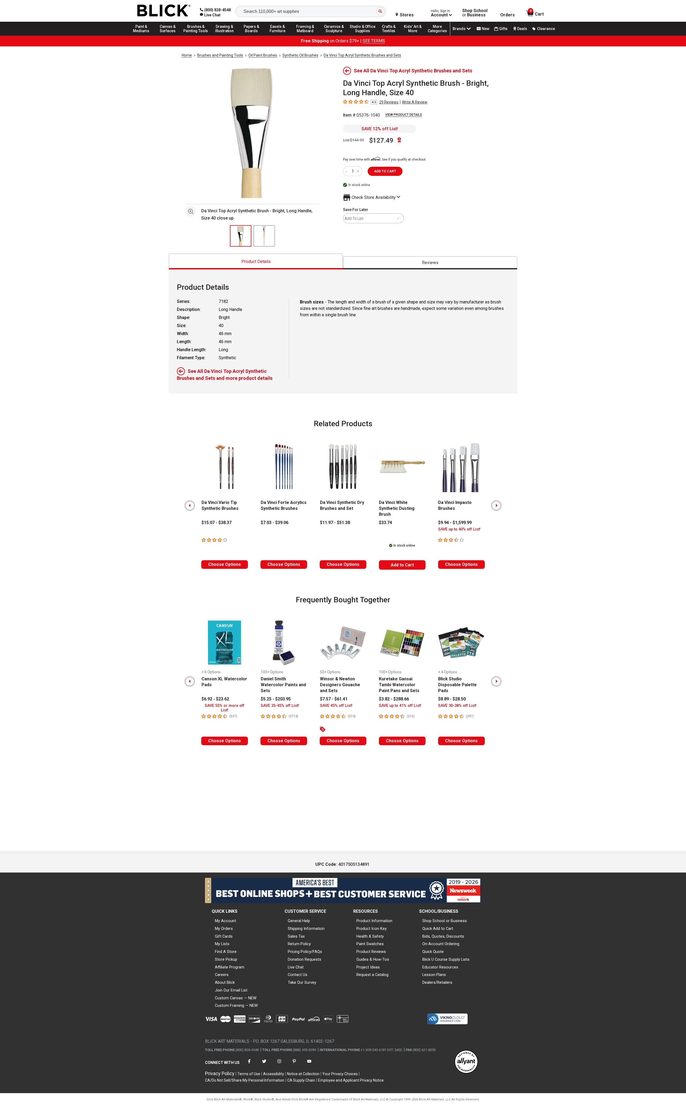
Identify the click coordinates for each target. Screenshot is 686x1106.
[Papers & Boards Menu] (253, 35)
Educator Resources (440, 967)
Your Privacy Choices (340, 1074)
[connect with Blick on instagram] (279, 1064)
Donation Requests (304, 959)
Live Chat (296, 967)
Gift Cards (224, 936)
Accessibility (273, 1074)
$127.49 (381, 140)
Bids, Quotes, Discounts (443, 936)
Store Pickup (226, 959)
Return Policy (299, 943)
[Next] (496, 505)
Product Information (374, 920)
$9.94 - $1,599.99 (455, 522)
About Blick (225, 982)
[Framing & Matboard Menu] (305, 35)
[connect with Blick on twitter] (264, 1064)
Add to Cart (402, 564)
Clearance (546, 29)
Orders (507, 15)
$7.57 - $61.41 (334, 699)
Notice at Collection (303, 1074)
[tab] (256, 261)
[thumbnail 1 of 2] (240, 236)
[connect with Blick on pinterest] (294, 1064)
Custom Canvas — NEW (235, 998)
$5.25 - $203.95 (276, 699)
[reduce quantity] (347, 171)
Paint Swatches (370, 943)
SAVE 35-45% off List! (280, 705)
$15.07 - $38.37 (217, 522)
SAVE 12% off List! (379, 128)
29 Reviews (388, 102)
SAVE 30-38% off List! (457, 705)
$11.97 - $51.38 (335, 522)
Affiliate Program (229, 967)
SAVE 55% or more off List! (224, 707)
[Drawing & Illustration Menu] (224, 35)
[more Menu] (437, 35)
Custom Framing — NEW (236, 1005)
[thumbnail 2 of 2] (264, 236)
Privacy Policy (219, 1073)
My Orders (224, 928)
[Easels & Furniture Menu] (278, 35)
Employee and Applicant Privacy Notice (351, 1080)
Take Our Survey (302, 982)
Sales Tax (296, 936)
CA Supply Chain (301, 1080)
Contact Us (297, 974)
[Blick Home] (164, 10)
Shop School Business (474, 13)
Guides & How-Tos (372, 959)
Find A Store (226, 951)
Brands (459, 29)
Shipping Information (306, 928)
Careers (222, 974)
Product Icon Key (371, 928)
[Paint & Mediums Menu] (143, 35)
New (485, 29)
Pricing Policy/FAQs (305, 951)
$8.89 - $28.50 (452, 699)
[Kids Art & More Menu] (415, 35)
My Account (225, 920)
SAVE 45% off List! (336, 705)
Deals (522, 29)
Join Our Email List (231, 990)
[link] (210, 15)
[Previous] (189, 505)
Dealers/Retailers (437, 982)
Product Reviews (371, 951)
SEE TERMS (374, 40)
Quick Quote (433, 951)
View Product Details (403, 115)
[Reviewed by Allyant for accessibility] (466, 1062)
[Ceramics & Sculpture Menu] (334, 35)
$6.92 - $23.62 (215, 699)
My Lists (222, 943)
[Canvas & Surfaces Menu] (168, 35)
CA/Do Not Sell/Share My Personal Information (244, 1080)
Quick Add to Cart (437, 928)
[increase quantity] (358, 171)
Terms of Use (248, 1074)
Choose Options (224, 564)
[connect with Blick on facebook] (249, 1064)
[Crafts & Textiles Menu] (391, 35)
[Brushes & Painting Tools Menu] (196, 35)
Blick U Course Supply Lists (445, 959)
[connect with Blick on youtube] (309, 1064)
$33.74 (385, 522)
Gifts (503, 29)
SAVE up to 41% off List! (400, 705)
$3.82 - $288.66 (394, 699)
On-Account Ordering (440, 943)
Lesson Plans (434, 974)
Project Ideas (368, 967)
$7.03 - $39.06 (274, 522)
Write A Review (414, 102)
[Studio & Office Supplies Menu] (362, 35)
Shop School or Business (444, 920)
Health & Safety (370, 936)
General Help (299, 920)
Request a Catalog (372, 974)
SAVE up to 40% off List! (459, 529)
